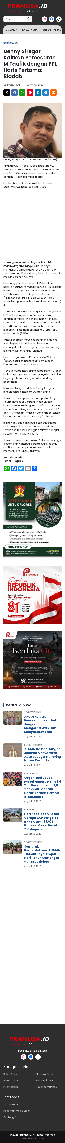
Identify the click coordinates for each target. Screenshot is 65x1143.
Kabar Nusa (30, 30)
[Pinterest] (30, 92)
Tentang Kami (12, 1117)
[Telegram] (45, 92)
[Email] (53, 92)
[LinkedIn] (38, 92)
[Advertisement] (32, 225)
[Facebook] (14, 92)
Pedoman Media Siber (16, 1111)
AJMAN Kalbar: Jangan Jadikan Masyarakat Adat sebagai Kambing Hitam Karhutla (42, 755)
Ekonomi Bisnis (44, 1074)
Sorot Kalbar (51, 30)
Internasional (11, 1087)
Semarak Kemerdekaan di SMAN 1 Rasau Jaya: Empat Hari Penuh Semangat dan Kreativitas (42, 854)
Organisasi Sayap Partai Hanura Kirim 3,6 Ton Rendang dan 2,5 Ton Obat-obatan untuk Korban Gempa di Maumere (42, 787)
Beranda (11, 30)
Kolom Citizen (44, 1080)
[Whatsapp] (22, 92)
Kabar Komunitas (46, 1087)
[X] (6, 92)
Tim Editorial (10, 1104)
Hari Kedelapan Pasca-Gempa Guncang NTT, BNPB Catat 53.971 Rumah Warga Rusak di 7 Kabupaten (43, 821)
